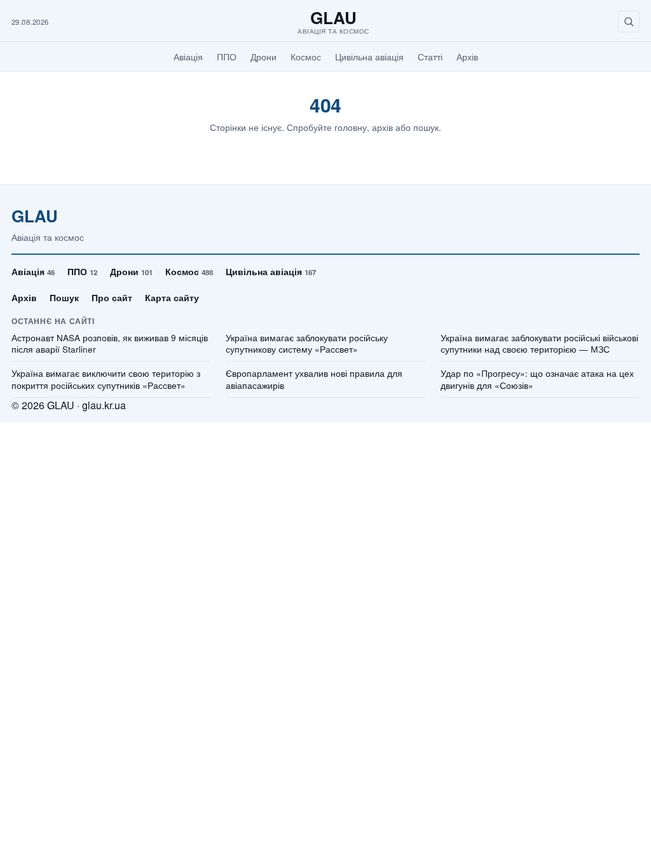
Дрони (263, 56)
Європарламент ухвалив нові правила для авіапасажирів (314, 379)
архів (382, 127)
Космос (306, 56)
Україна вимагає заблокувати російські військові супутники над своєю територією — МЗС (539, 344)
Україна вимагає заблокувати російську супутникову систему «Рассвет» (307, 344)
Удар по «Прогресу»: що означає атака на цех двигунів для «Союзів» (537, 379)
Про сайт (112, 297)
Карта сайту (172, 297)
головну (350, 127)
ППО (226, 56)
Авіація (188, 56)
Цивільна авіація (369, 56)
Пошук (64, 297)
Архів (467, 56)
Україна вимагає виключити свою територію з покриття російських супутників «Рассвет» (105, 379)
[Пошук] (629, 21)
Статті (430, 56)
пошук (426, 127)
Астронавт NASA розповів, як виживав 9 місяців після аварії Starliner (109, 344)
